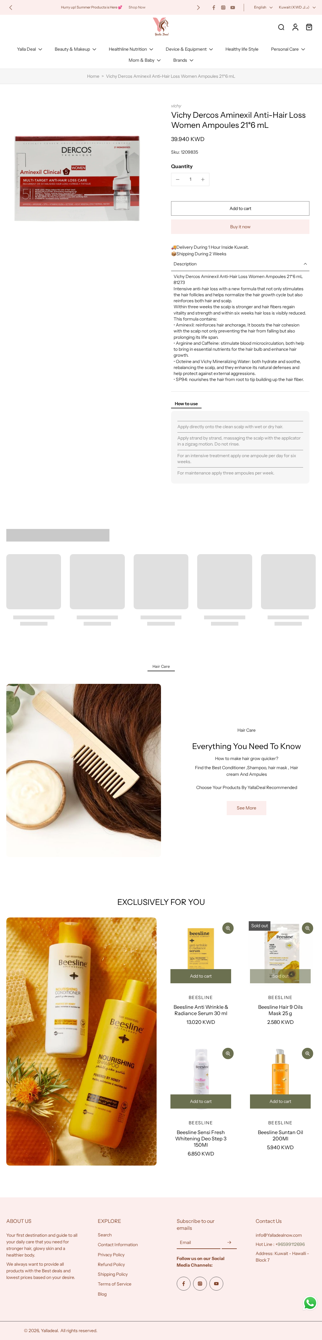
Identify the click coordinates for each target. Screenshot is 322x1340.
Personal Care (285, 49)
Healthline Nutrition (128, 49)
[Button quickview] (228, 928)
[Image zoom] (78, 175)
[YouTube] (232, 7)
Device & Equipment (186, 49)
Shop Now (137, 7)
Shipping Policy (113, 1274)
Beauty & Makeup (72, 49)
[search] (281, 26)
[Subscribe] (229, 1242)
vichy (176, 106)
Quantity (182, 166)
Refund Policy (111, 1264)
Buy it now (240, 227)
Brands (180, 60)
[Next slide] (198, 7)
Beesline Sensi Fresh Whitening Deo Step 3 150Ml (200, 1138)
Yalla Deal (26, 49)
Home (93, 76)
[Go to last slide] (10, 7)
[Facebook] (214, 7)
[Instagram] (223, 7)
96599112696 (291, 1244)
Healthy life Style (241, 49)
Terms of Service (114, 1284)
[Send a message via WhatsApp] (310, 1303)
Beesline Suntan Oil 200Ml (280, 1135)
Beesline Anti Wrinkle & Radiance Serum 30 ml (201, 1010)
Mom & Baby (141, 60)
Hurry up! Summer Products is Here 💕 (91, 7)
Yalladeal (49, 1330)
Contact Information (118, 1244)
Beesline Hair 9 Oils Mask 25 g (280, 1010)
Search (105, 1235)
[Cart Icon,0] (309, 27)
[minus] (177, 179)
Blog (102, 1294)
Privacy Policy (111, 1255)
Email (185, 1243)
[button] (240, 208)
